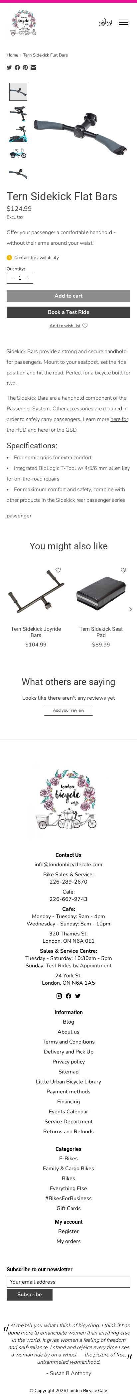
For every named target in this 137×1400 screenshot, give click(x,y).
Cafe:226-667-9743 (68, 895)
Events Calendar (68, 1111)
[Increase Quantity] (27, 278)
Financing (68, 1101)
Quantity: (16, 269)
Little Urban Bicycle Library (68, 1081)
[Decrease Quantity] (13, 278)
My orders (69, 1241)
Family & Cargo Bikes (68, 1168)
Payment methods (68, 1091)
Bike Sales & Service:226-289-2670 (68, 878)
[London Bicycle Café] (24, 22)
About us (68, 1032)
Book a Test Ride (68, 312)
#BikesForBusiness (68, 1198)
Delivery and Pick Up (68, 1051)
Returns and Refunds (68, 1131)
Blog (68, 1022)
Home (12, 55)
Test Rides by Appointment (79, 965)
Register (68, 1231)
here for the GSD (57, 430)
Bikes (68, 1178)
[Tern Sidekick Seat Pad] (101, 592)
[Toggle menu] (123, 22)
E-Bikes (68, 1158)
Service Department (69, 1121)
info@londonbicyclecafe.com (68, 864)
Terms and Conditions (69, 1042)
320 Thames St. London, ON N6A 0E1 (69, 937)
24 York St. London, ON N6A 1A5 (68, 979)
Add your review (68, 710)
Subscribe (29, 1294)
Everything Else (68, 1188)
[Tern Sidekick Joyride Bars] (36, 592)
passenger (19, 515)
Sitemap (68, 1071)
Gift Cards (69, 1208)
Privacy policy (69, 1061)
